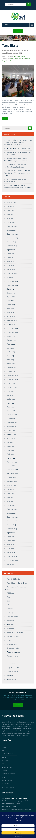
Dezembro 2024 (12, 281)
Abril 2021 (10, 454)
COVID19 (10, 613)
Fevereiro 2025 (12, 273)
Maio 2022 (10, 403)
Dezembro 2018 (12, 560)
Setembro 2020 (12, 481)
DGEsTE (4, 770)
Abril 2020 (10, 501)
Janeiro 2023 (11, 371)
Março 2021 (11, 458)
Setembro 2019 (12, 529)
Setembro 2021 (12, 434)
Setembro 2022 (12, 387)
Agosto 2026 (11, 202)
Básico (20, 58)
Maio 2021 (10, 450)
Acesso (18, 31)
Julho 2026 (10, 206)
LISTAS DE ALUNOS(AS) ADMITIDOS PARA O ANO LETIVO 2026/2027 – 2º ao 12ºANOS (17, 173)
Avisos (9, 597)
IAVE (3, 777)
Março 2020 (11, 505)
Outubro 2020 (11, 478)
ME (3, 750)
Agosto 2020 (11, 485)
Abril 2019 (10, 548)
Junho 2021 (11, 446)
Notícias (27, 58)
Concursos (10, 609)
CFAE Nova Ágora (8, 787)
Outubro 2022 (11, 383)
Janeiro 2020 (11, 513)
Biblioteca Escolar (13, 605)
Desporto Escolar (12, 616)
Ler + (5, 118)
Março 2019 (11, 552)
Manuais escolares (13, 636)
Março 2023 (11, 364)
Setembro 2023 (12, 340)
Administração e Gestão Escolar (17, 583)
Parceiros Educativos (13, 652)
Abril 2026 (10, 218)
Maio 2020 (10, 497)
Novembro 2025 (12, 238)
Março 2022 (11, 411)
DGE (3, 764)
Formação (10, 628)
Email (18, 705)
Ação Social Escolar (13, 579)
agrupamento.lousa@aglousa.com (19, 809)
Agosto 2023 (11, 344)
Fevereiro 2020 (12, 509)
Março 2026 (11, 222)
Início (4, 747)
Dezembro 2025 (12, 234)
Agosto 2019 (11, 533)
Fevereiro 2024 (12, 320)
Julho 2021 (10, 442)
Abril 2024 (10, 312)
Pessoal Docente (12, 656)
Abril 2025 (10, 265)
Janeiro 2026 (11, 230)
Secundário (10, 675)
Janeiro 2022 (11, 419)
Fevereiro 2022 (12, 415)
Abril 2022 (10, 407)
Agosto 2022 (11, 391)
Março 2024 (11, 316)
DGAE (4, 757)
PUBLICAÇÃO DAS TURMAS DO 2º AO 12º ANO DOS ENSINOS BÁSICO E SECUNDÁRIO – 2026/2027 (18, 142)
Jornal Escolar (7, 780)
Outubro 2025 (11, 242)
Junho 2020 (11, 493)
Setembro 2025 (12, 246)
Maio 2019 (10, 544)
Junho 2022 (11, 399)
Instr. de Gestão (7, 754)
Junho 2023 (11, 352)
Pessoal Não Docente (14, 660)
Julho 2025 (10, 253)
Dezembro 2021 (12, 422)
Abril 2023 (10, 360)
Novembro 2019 (12, 521)
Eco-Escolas (11, 620)
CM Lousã (5, 784)
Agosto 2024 (11, 297)
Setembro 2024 (12, 293)
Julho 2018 (10, 564)
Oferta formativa (12, 644)
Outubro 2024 (11, 289)
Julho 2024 (10, 301)
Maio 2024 (10, 309)
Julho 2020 (10, 489)
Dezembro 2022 (12, 375)
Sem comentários (19, 56)
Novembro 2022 (12, 379)
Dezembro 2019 (12, 517)
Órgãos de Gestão (13, 648)
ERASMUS (10, 624)
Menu (6, 25)
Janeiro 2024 (11, 324)
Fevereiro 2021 (12, 462)
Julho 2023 (10, 348)
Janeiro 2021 (11, 466)
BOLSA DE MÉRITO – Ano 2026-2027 (19, 148)
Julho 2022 (10, 395)
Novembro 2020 (12, 474)
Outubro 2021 (11, 430)
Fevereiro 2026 (12, 226)
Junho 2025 (11, 257)
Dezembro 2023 (12, 328)
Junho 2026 (11, 210)
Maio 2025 (10, 261)
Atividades (14, 58)
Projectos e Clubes (8, 61)
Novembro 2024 (12, 285)
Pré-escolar (11, 664)
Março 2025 (11, 269)
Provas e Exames (12, 672)
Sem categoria (11, 679)
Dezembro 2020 (12, 470)
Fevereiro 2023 (12, 367)
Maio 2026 (10, 214)
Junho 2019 (11, 540)
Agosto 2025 (11, 250)
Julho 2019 (10, 536)
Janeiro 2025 (11, 277)
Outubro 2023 (11, 336)
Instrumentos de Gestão (15, 632)
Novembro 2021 (12, 426)
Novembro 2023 (12, 332)
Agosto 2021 (11, 438)
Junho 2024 (11, 305)
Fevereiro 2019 (12, 556)
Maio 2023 (10, 356)
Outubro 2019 (11, 525)
